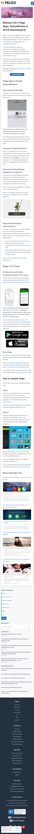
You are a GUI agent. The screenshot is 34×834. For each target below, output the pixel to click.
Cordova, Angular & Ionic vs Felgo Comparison (17, 805)
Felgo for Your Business (17, 753)
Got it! (18, 828)
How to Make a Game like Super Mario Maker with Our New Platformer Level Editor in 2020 (16, 682)
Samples (17, 775)
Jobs (17, 717)
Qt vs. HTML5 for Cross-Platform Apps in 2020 (13, 678)
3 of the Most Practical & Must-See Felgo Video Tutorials (15, 674)
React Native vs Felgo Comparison (17, 803)
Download (17, 705)
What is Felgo (17, 707)
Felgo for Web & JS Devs (17, 758)
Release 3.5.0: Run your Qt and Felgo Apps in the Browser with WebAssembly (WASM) (16, 653)
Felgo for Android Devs (17, 760)
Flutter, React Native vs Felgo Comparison (17, 800)
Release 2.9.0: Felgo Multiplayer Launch (11, 687)
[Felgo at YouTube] (23, 826)
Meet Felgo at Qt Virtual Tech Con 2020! (11, 634)
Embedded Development (17, 786)
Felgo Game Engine (17, 734)
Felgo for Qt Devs (17, 755)
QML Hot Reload (17, 736)
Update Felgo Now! (17, 74)
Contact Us (17, 720)
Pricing (17, 710)
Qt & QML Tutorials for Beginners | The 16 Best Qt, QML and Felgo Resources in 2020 (16, 646)
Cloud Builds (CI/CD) (17, 739)
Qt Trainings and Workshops (17, 791)
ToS (17, 715)
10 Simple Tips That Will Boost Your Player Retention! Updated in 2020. (15, 639)
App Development (17, 784)
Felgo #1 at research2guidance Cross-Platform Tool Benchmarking (14, 692)
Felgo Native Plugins (17, 744)
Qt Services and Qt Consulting (17, 789)
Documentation (17, 772)
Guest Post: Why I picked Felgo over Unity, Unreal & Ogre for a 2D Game (16, 669)
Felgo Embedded (17, 731)
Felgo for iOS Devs (17, 763)
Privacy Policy (17, 712)
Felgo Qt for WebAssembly (17, 741)
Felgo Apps (17, 729)
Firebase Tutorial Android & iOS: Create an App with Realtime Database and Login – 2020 (14, 659)
